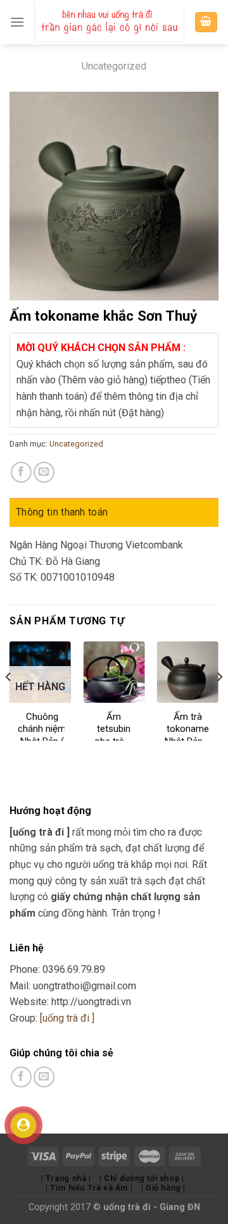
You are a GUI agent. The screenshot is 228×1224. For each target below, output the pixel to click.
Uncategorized (114, 66)
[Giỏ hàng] (206, 22)
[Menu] (17, 21)
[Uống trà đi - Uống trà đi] (109, 22)
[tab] (114, 512)
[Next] (219, 701)
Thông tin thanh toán (62, 512)
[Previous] (9, 701)
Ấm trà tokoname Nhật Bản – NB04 (188, 735)
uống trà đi (128, 1207)
